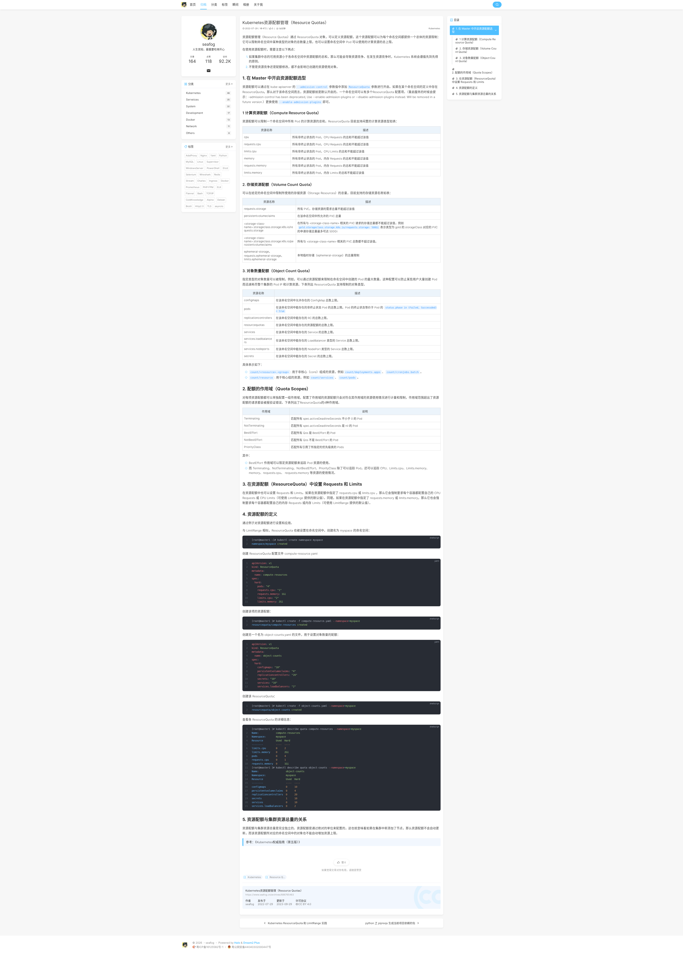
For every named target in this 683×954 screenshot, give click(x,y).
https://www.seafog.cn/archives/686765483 (269, 894)
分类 (214, 4)
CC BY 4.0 (304, 904)
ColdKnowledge (194, 199)
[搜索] (497, 5)
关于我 (258, 4)
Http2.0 (199, 206)
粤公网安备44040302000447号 (251, 947)
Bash (200, 193)
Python (223, 155)
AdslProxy (191, 155)
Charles (201, 180)
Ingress (213, 180)
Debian (221, 199)
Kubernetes (434, 28)
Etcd (225, 168)
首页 (193, 4)
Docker (225, 180)
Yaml (213, 155)
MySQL (190, 161)
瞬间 (235, 4)
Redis (217, 174)
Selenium (191, 174)
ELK (219, 187)
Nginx (203, 155)
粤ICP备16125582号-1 (210, 947)
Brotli (189, 206)
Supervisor (213, 161)
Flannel (190, 193)
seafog (249, 904)
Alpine (210, 199)
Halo (237, 942)
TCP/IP (210, 193)
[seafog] (184, 4)
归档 (203, 4)
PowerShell (213, 168)
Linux (200, 161)
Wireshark (205, 174)
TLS (209, 206)
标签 (225, 4)
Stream (190, 180)
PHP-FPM (208, 187)
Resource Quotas (278, 877)
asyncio (219, 206)
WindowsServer (194, 168)
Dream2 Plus (251, 942)
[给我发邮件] (208, 71)
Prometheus (192, 187)
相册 (246, 4)
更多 (228, 84)
